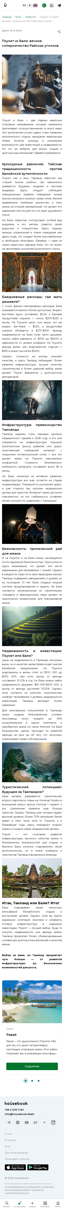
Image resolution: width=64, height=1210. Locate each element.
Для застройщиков (16, 1152)
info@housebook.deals (19, 1114)
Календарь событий (17, 1159)
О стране (10, 1140)
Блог (18, 17)
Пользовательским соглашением (23, 1186)
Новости (30, 17)
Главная (6, 17)
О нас (8, 1133)
